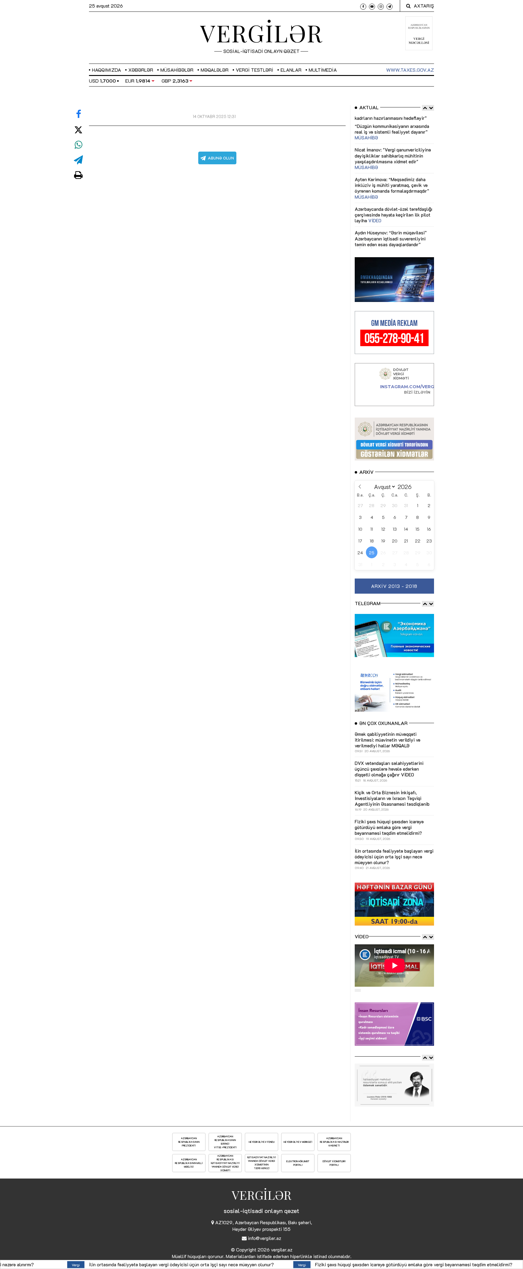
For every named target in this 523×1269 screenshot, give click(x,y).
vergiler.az (281, 1249)
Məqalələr (215, 70)
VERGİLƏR (261, 32)
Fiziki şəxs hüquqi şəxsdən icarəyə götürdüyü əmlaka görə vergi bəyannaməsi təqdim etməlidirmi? (297, 1264)
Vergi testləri (254, 70)
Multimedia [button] (323, 70)
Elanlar (291, 70)
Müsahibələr (176, 70)
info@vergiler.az (264, 1238)
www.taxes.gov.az (410, 70)
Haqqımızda (106, 70)
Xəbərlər (140, 70)
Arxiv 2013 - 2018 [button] (394, 586)
